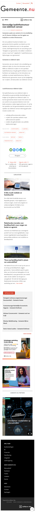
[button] (28, 433)
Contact (18, 3)
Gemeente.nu (17, 10)
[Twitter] (17, 149)
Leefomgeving (8, 460)
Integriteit (7, 458)
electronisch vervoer (10, 132)
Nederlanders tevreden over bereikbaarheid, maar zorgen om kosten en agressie (15, 225)
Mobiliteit (18, 140)
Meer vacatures (27, 333)
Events (6, 479)
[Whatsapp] (24, 149)
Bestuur (13, 137)
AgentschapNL (15, 128)
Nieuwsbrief (26, 3)
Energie (21, 137)
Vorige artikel (13, 162)
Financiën (7, 452)
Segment (5, 398)
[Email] (10, 149)
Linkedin (6, 476)
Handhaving (7, 455)
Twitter (6, 473)
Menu (6, 20)
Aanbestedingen (9, 447)
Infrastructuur (8, 140)
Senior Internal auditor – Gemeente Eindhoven (16, 329)
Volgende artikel (23, 162)
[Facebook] (14, 149)
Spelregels (7, 492)
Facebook (7, 471)
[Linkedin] (20, 149)
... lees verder (19, 283)
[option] (18, 416)
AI (4, 449)
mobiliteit (21, 132)
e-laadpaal (25, 128)
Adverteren (7, 487)
